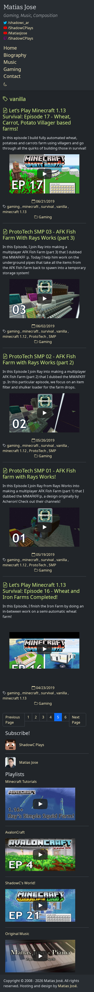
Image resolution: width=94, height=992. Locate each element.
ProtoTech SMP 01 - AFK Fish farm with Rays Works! (39, 473)
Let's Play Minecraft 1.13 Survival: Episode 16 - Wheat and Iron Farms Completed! (41, 590)
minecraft (30, 206)
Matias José (67, 986)
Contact (12, 76)
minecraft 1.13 (14, 211)
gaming (13, 206)
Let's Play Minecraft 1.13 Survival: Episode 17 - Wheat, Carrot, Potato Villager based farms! (37, 119)
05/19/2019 (44, 554)
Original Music (17, 933)
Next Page (76, 720)
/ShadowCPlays (20, 27)
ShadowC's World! (20, 883)
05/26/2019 (44, 440)
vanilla (17, 99)
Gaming (12, 69)
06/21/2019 (44, 201)
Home (10, 48)
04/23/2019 (44, 687)
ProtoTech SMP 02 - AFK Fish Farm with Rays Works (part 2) (39, 359)
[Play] (44, 174)
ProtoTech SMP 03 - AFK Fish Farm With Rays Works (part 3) (39, 234)
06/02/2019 (44, 326)
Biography (14, 55)
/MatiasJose (17, 33)
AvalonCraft (15, 832)
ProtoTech (37, 336)
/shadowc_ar (18, 22)
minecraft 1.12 (14, 336)
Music (9, 62)
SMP (52, 336)
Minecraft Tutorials (21, 781)
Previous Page (12, 720)
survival (47, 206)
